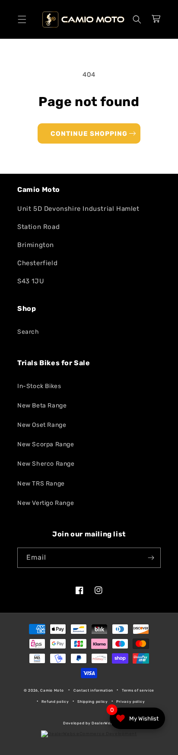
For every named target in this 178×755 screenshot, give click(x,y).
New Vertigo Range (45, 503)
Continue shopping (89, 134)
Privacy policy (130, 701)
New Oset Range (41, 425)
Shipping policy (92, 701)
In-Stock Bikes (39, 386)
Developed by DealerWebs (89, 723)
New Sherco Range (46, 463)
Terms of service (138, 690)
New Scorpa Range (45, 444)
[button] (22, 19)
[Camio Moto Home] (83, 19)
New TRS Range (41, 483)
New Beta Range (42, 405)
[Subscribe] (150, 558)
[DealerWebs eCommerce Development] (89, 734)
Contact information (93, 690)
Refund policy (55, 701)
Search (28, 331)
